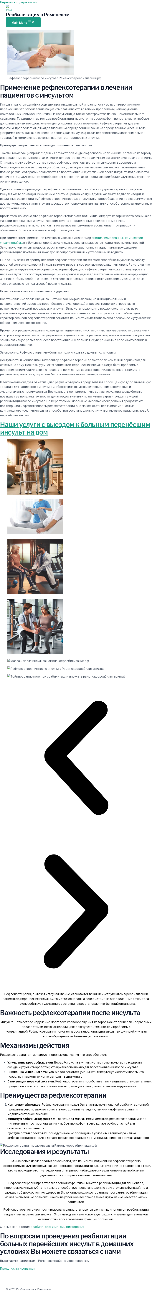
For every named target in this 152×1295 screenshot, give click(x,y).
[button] (76, 758)
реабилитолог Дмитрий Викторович (57, 1227)
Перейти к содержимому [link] (18, 2)
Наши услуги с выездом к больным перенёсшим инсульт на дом (75, 428)
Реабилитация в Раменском (38, 14)
